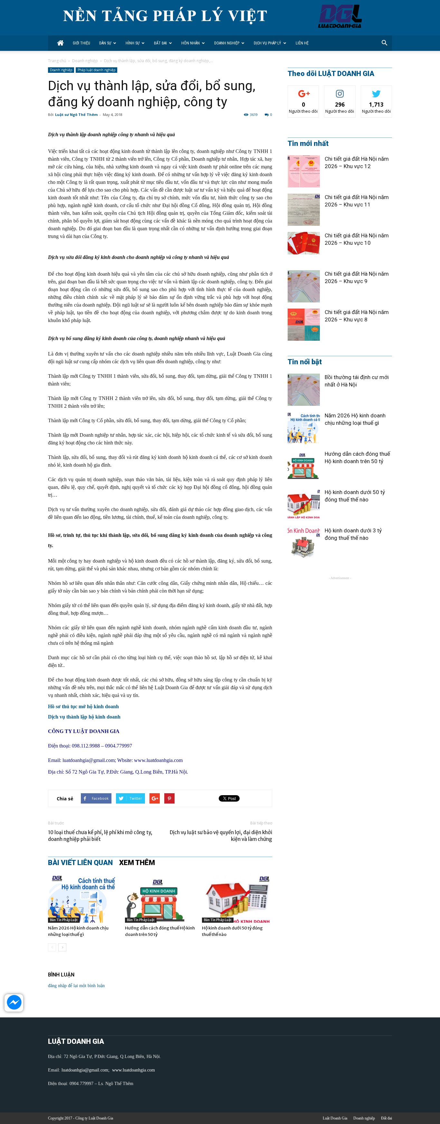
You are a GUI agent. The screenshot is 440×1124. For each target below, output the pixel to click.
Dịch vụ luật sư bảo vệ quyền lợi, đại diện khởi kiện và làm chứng (221, 835)
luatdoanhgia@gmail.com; (86, 1070)
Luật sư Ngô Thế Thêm (76, 114)
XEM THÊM (137, 863)
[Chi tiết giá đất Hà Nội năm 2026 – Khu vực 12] (304, 171)
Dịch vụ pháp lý (267, 43)
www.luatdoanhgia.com (158, 760)
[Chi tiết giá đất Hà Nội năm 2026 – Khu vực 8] (304, 325)
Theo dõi (303, 90)
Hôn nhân (190, 43)
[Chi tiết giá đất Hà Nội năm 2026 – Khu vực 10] (304, 243)
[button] (384, 43)
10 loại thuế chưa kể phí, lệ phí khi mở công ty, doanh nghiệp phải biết (100, 835)
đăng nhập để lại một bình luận (76, 985)
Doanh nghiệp (226, 43)
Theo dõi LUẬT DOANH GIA (331, 74)
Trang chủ (57, 60)
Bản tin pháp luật (64, 920)
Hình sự (132, 43)
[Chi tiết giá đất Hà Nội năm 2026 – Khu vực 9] (304, 286)
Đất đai (160, 43)
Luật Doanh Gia (335, 1118)
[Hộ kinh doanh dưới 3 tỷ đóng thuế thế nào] (304, 543)
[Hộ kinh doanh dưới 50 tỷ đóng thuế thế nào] (237, 898)
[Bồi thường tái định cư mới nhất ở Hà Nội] (304, 390)
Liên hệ (302, 43)
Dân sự (105, 43)
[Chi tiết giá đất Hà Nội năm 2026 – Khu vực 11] (304, 210)
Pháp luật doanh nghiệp (96, 70)
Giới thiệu (81, 43)
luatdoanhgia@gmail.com (88, 760)
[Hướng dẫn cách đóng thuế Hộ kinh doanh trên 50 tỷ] (160, 898)
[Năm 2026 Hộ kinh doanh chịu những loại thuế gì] (83, 898)
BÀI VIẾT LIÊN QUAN (80, 863)
